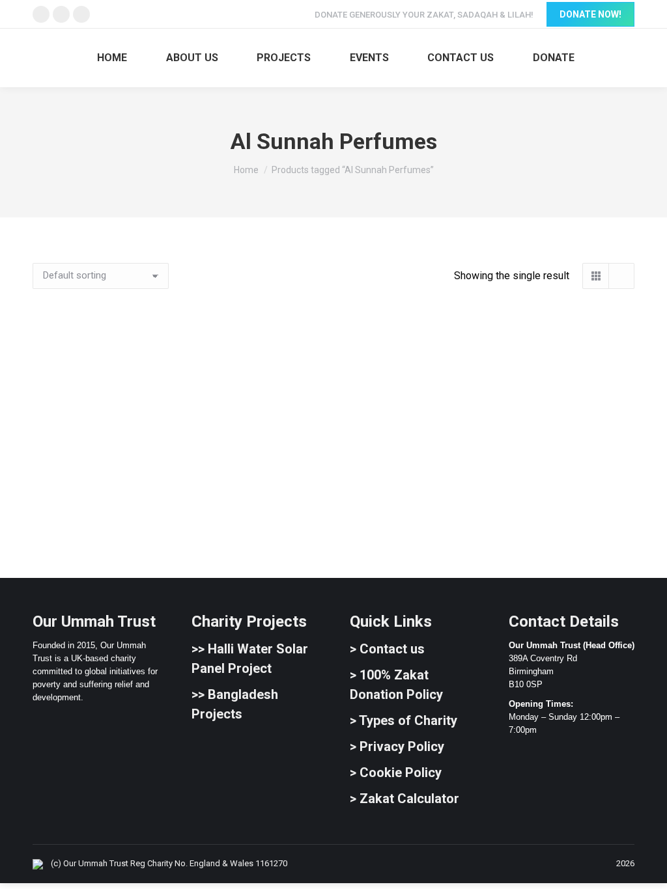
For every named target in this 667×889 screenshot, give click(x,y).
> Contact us (387, 649)
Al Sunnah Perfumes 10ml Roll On (125, 509)
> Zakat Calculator (404, 798)
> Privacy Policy (397, 746)
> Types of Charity (403, 720)
